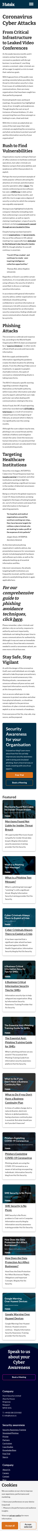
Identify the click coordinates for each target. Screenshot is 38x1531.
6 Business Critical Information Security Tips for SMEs (17, 986)
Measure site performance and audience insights (19, 1509)
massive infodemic (14, 346)
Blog (4, 1480)
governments (29, 235)
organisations (14, 235)
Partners (6, 1440)
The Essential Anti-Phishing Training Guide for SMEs (18, 1042)
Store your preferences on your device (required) (18, 1503)
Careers (6, 1473)
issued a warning (9, 477)
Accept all (10, 1525)
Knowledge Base (9, 1450)
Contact (6, 1476)
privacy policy (15, 1515)
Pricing (5, 1436)
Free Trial (19, 775)
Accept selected (28, 1525)
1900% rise (15, 192)
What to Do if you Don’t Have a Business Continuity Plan (18, 1098)
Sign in (5, 1457)
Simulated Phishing (10, 1433)
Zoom (26, 186)
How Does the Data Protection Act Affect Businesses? (17, 1262)
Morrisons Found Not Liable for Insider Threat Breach (19, 825)
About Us (6, 1470)
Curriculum (7, 1443)
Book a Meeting (19, 782)
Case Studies (8, 1447)
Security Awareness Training (14, 1430)
